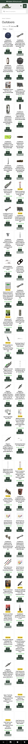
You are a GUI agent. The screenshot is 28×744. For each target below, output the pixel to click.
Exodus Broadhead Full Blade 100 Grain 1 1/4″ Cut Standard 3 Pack (8, 642)
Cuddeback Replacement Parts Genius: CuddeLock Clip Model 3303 (20, 269)
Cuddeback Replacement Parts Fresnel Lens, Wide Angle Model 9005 (20, 68)
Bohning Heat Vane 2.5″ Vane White (20, 444)
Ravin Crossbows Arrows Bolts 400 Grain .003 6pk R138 (20, 194)
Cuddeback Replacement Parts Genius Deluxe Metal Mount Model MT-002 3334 (8, 120)
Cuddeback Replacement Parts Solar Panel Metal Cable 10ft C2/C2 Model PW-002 (20, 294)
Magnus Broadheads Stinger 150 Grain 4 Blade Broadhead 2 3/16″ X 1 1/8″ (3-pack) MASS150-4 (8, 395)
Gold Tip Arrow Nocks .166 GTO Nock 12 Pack (20, 522)
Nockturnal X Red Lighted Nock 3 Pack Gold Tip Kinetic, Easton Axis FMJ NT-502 (8, 617)
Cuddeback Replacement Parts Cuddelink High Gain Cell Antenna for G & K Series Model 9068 (20, 115)
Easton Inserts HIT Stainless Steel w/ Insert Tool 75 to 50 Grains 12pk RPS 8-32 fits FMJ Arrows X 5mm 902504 (8, 295)
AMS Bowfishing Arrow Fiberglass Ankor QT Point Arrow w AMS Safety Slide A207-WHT (20, 422)
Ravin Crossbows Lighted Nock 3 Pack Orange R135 (8, 591)
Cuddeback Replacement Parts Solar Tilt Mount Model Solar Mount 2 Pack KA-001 (8, 545)
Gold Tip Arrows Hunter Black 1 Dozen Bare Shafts (8, 568)
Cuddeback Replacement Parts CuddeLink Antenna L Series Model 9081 (20, 242)
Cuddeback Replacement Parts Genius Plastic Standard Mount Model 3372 (8, 68)
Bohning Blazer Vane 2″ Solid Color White (8, 268)
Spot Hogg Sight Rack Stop (8, 417)
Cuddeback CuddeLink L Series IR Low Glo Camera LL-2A (20, 616)
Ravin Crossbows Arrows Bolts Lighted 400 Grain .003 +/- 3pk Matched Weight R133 (20, 474)
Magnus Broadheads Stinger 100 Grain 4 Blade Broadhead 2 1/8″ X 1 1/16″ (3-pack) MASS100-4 (8, 673)
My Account (18, 1)
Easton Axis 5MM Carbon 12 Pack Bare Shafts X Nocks (7, 192)
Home (3, 18)
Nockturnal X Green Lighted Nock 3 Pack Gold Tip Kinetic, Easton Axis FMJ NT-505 (8, 322)
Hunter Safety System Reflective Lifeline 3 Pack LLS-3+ (8, 501)
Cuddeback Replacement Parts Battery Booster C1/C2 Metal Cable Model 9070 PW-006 (20, 545)
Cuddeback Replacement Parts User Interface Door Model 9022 (20, 144)
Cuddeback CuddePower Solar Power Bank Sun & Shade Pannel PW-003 (20, 218)
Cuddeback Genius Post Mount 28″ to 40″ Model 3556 (20, 370)
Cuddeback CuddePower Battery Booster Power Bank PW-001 (20, 320)
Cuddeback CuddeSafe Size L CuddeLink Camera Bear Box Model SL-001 (20, 499)
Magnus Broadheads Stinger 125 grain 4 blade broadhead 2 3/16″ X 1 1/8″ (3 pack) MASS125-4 (8, 447)
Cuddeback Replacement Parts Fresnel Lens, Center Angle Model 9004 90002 (8, 43)
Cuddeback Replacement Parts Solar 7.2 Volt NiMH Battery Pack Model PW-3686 (8, 144)
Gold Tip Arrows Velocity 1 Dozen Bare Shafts (20, 722)
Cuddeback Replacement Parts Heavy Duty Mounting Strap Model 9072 (20, 168)
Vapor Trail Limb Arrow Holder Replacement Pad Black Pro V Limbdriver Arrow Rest (8, 698)
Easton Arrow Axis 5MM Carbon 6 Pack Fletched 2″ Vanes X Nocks (8, 371)
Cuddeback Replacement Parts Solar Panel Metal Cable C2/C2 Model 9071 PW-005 (20, 43)
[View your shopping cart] (21, 6)
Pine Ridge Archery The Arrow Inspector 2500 (20, 698)
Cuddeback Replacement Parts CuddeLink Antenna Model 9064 (7, 168)
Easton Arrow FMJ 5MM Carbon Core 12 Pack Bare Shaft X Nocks (8, 472)
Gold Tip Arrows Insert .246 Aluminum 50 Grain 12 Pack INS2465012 (8, 725)
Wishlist (10, 1)
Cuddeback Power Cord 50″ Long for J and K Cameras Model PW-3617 (8, 216)
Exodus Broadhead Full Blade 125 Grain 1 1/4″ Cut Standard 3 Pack (20, 592)
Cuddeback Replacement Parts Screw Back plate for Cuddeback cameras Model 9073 (8, 244)
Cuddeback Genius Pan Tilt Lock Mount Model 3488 (8, 91)
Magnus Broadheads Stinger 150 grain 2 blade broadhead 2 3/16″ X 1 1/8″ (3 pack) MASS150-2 (20, 395)
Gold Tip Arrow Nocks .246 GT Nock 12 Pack (20, 568)
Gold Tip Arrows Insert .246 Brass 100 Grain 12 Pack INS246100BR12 (20, 674)
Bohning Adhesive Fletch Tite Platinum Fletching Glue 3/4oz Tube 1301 (8, 348)
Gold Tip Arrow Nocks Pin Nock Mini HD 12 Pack (8, 522)
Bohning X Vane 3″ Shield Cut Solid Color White (20, 344)
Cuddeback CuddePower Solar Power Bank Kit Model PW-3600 (20, 92)
